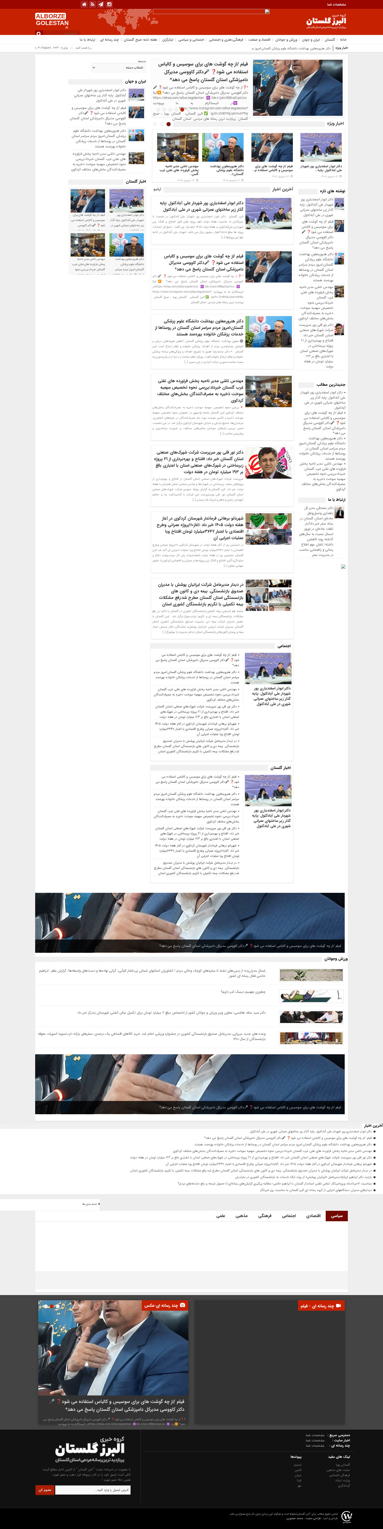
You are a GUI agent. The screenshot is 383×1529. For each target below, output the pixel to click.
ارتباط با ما (87, 40)
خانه (343, 40)
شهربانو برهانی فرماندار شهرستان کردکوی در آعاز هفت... (277, 170)
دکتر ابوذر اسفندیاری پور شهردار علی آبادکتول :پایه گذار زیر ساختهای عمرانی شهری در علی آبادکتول (316, 207)
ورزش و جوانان (286, 40)
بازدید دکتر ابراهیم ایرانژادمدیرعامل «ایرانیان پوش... (182, 170)
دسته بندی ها (89, 1204)
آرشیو (157, 189)
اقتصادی (313, 1216)
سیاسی (337, 1216)
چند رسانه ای (109, 40)
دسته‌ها (142, 61)
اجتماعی (289, 1216)
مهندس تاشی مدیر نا (317, 48)
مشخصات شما (336, 4)
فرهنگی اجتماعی (339, 1475)
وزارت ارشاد (342, 1480)
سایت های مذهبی (338, 1469)
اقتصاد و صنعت (259, 40)
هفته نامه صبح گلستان (140, 40)
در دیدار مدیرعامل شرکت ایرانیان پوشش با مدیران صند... (227, 170)
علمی (220, 1216)
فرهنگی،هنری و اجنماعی (226, 40)
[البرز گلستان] (80, 1464)
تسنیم (297, 1464)
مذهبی (242, 1216)
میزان (298, 1475)
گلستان (330, 40)
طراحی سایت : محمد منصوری (304, 1518)
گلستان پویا (343, 1464)
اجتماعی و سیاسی (191, 40)
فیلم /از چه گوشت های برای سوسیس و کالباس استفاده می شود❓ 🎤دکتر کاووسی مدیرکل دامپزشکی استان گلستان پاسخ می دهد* (316, 234)
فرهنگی (264, 1216)
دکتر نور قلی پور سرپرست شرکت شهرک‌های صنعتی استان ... (325, 170)
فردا (299, 1480)
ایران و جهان (311, 40)
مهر (299, 1485)
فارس (298, 1469)
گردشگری (344, 1485)
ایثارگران (167, 40)
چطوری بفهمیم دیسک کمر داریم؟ (243, 992)
